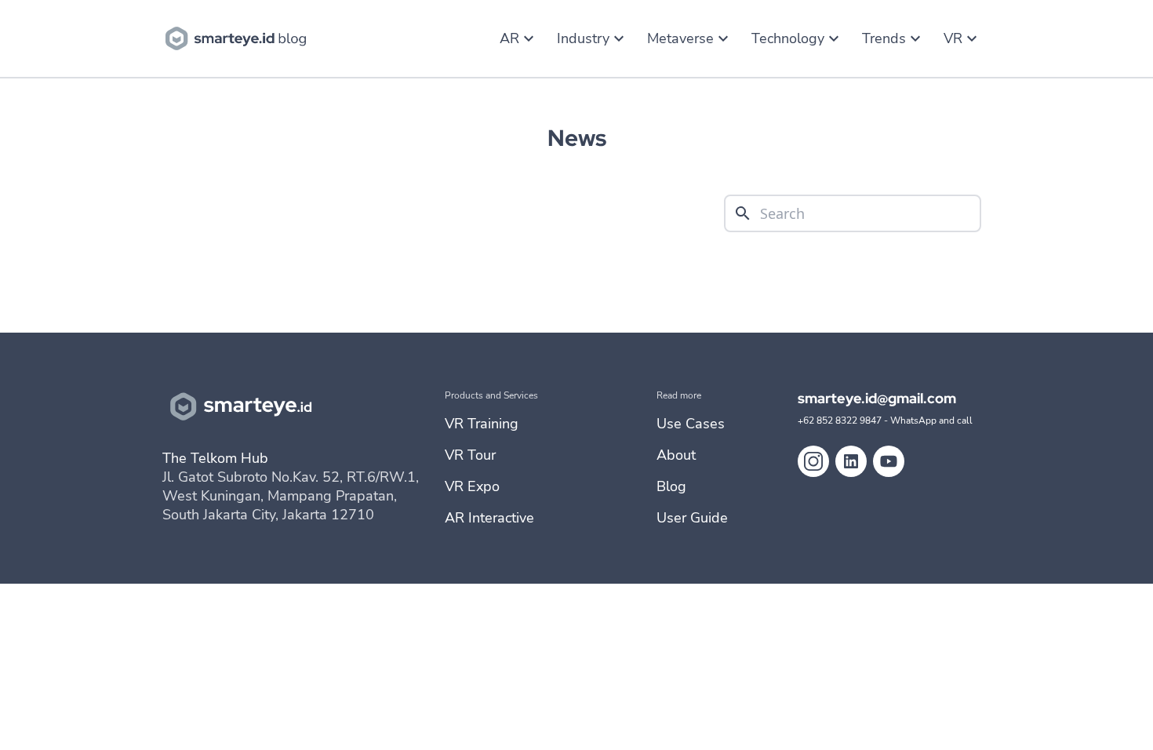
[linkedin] (851, 461)
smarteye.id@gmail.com (877, 398)
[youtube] (888, 461)
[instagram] (813, 461)
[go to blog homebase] (239, 37)
